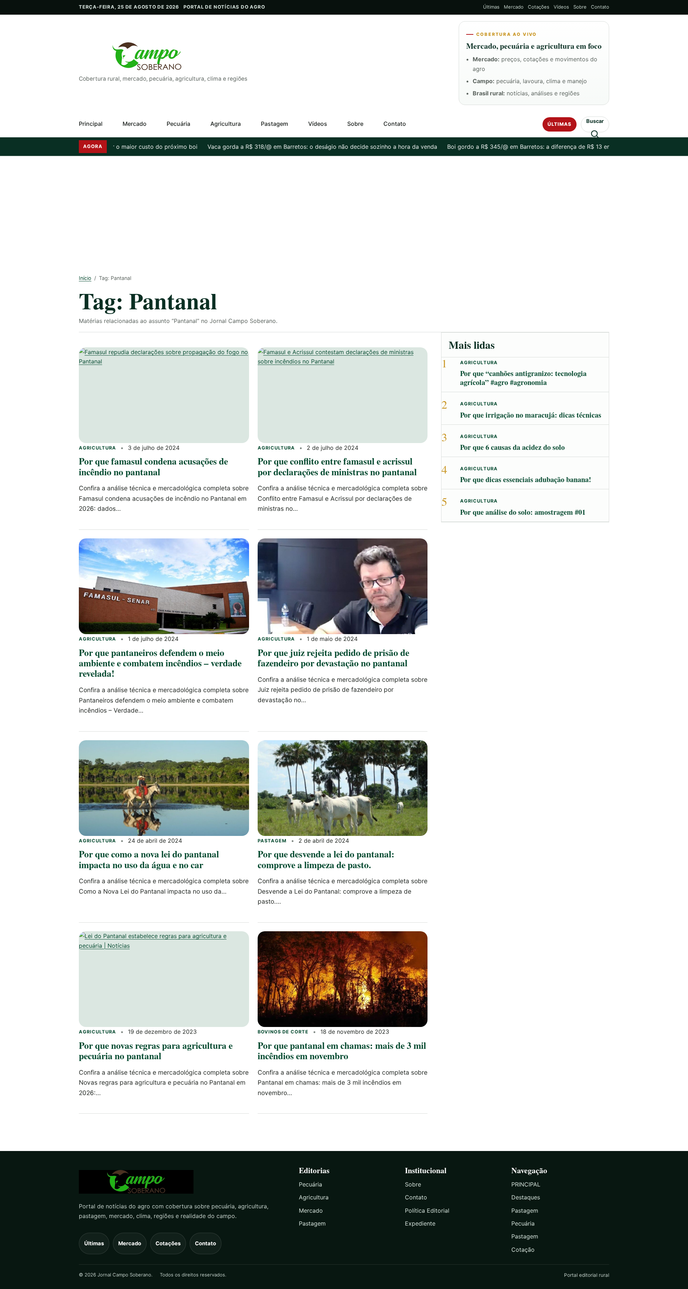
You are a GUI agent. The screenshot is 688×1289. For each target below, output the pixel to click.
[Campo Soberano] (182, 1181)
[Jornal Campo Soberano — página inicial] (263, 56)
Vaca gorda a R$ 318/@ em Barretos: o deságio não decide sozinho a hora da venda (292, 146)
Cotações (538, 7)
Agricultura (225, 123)
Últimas (491, 7)
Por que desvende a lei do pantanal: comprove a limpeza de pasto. (326, 859)
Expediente (420, 1223)
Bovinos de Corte (283, 1031)
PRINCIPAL (525, 1184)
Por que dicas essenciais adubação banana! (525, 479)
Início (85, 278)
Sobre (580, 7)
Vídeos (561, 7)
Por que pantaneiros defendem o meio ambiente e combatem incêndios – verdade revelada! (160, 663)
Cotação (523, 1249)
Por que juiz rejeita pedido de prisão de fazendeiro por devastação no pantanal (333, 658)
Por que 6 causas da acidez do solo (512, 447)
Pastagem (274, 123)
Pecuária (178, 123)
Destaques (525, 1197)
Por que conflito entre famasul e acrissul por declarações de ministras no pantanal (337, 466)
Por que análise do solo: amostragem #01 (523, 512)
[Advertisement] (344, 210)
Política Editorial (427, 1210)
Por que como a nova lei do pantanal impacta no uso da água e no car (149, 859)
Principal (90, 123)
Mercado (514, 7)
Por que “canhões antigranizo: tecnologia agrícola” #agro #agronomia (523, 377)
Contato (600, 7)
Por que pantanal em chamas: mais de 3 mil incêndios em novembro (342, 1050)
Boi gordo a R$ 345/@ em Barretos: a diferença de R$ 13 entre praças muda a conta (532, 146)
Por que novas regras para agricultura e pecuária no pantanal (156, 1050)
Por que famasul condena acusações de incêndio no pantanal (153, 466)
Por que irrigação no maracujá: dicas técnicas (530, 415)
